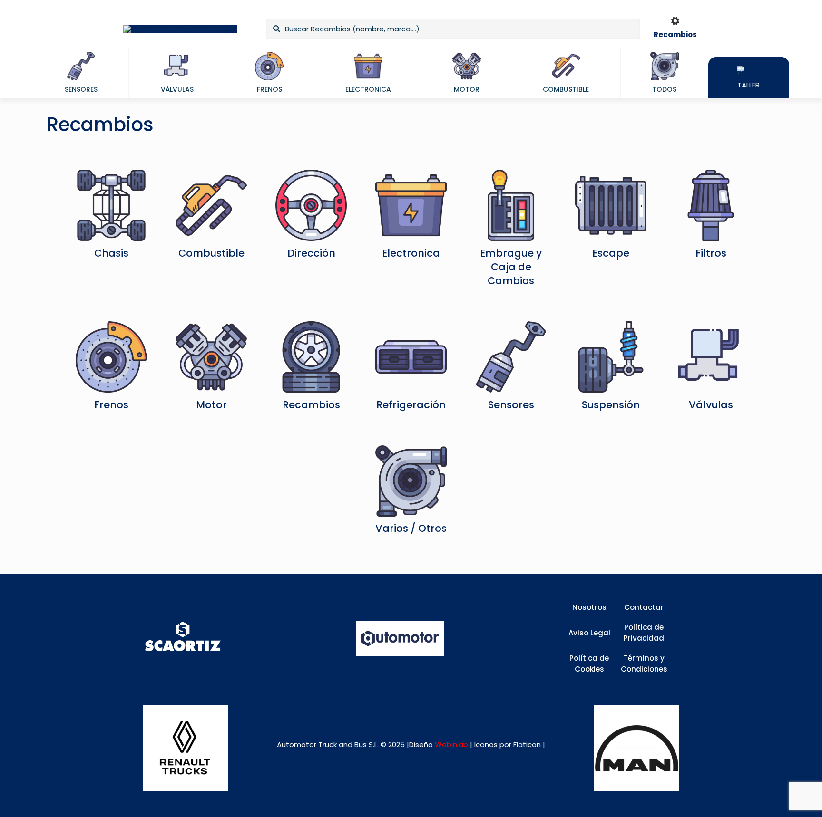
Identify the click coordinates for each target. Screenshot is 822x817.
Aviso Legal (589, 633)
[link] (185, 747)
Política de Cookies (589, 663)
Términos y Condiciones (644, 663)
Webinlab (452, 745)
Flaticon (527, 745)
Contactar (644, 607)
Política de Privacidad (644, 632)
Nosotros (589, 607)
